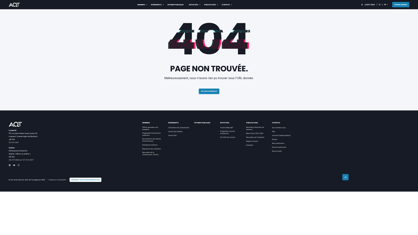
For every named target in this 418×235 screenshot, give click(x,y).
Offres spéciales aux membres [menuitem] (150, 128)
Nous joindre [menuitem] (277, 151)
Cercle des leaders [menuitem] (175, 131)
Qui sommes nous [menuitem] (279, 127)
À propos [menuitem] (226, 5)
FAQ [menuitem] (273, 131)
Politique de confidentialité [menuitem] (57, 179)
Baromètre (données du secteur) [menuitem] (255, 128)
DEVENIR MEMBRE (400, 4)
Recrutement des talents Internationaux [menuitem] (151, 140)
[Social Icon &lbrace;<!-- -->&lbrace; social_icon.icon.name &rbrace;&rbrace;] (10, 165)
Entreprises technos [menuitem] (150, 145)
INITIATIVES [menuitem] (193, 5)
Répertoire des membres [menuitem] (151, 149)
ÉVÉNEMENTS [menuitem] (156, 5)
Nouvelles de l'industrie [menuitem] (255, 137)
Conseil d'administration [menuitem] (281, 135)
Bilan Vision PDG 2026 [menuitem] (254, 133)
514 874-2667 (14, 142)
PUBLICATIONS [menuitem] (210, 5)
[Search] (380, 4)
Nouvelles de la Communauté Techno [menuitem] (150, 153)
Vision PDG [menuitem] (172, 135)
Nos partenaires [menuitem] (278, 143)
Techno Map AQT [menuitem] (226, 127)
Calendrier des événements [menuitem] (178, 127)
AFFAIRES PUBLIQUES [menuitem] (175, 5)
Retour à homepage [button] (209, 91)
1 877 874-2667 (28, 160)
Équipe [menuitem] (274, 139)
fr (385, 4)
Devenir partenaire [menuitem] (279, 147)
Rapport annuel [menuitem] (252, 141)
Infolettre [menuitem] (249, 145)
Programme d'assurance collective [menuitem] (151, 134)
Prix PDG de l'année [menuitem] (227, 137)
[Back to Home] (14, 5)
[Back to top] (345, 177)
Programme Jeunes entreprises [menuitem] (227, 132)
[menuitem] (85, 180)
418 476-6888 (14, 160)
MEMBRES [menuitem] (141, 5)
